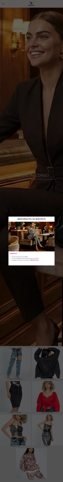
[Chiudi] (53, 218)
